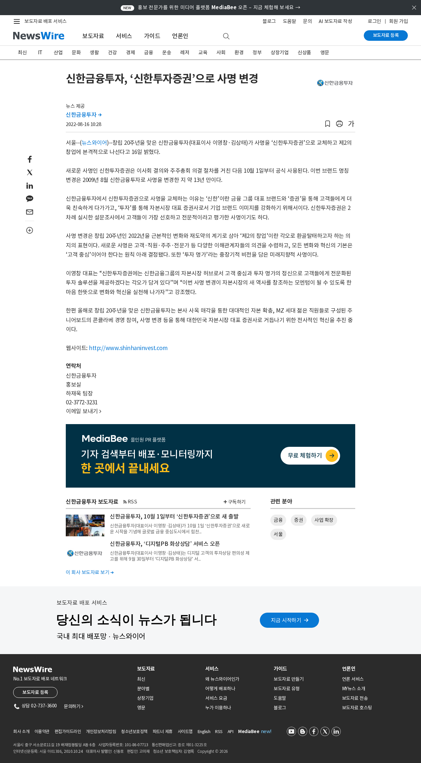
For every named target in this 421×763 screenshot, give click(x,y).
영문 (324, 52)
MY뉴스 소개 (353, 689)
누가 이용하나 (218, 708)
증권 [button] (298, 520)
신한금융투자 (83, 114)
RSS (132, 501)
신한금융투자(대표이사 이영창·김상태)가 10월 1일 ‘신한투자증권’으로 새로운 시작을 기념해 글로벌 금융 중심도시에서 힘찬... (180, 529)
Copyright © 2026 (212, 751)
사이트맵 (185, 731)
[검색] (226, 36)
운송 (166, 52)
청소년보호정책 (134, 731)
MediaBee (248, 731)
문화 (76, 52)
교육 (202, 52)
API (231, 731)
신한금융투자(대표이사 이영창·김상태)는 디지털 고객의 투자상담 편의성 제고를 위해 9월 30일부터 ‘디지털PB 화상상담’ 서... (179, 556)
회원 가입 (398, 21)
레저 (184, 52)
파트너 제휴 (163, 731)
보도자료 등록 (386, 35)
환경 (239, 52)
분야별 (143, 689)
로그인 (374, 21)
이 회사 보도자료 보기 (89, 572)
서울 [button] (278, 534)
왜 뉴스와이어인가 (222, 679)
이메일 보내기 (83, 411)
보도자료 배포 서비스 (45, 21)
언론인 (180, 36)
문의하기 (73, 706)
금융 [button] (278, 520)
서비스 (124, 36)
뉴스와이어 (94, 142)
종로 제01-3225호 (192, 744)
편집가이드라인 (68, 731)
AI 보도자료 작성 (335, 21)
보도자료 (93, 36)
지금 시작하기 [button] (286, 620)
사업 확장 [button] (324, 520)
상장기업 (279, 52)
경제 (130, 52)
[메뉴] (18, 21)
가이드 (152, 36)
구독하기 (237, 502)
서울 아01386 (50, 751)
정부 (257, 52)
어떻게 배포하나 (220, 689)
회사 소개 (21, 731)
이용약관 (42, 731)
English (204, 731)
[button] (328, 124)
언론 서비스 (353, 679)
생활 (94, 52)
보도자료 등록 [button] (35, 692)
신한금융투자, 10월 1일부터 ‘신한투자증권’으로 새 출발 (174, 516)
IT (40, 52)
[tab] (169, 669)
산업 (58, 52)
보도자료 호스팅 (357, 708)
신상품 (304, 52)
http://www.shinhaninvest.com (128, 348)
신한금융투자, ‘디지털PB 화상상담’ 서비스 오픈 (165, 543)
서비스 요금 (216, 698)
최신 (22, 52)
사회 (220, 52)
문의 (307, 21)
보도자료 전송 (355, 698)
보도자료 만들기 (289, 679)
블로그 (269, 21)
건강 (112, 52)
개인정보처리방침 (101, 731)
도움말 (289, 21)
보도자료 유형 (287, 689)
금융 (148, 52)
